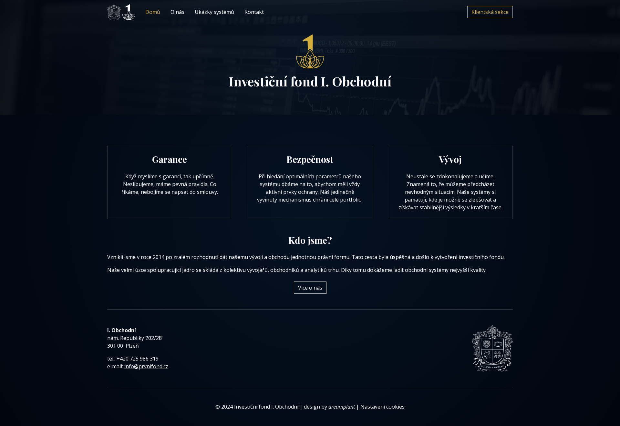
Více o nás (310, 287)
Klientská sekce (490, 11)
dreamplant (341, 406)
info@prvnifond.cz (146, 366)
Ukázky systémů (214, 11)
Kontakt (254, 11)
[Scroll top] (602, 408)
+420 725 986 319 (138, 358)
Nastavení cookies (382, 406)
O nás (177, 11)
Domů (152, 11)
